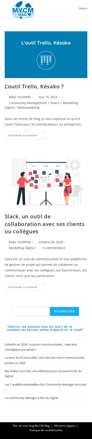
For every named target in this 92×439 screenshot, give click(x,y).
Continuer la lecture (26, 136)
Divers (55, 103)
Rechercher (64, 311)
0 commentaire (54, 248)
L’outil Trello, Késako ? (34, 86)
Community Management (28, 103)
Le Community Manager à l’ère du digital (31, 398)
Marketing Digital (22, 248)
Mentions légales (64, 426)
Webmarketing (29, 107)
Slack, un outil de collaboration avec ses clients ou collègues (45, 224)
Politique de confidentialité (45, 430)
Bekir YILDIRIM (20, 97)
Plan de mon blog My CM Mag (31, 426)
